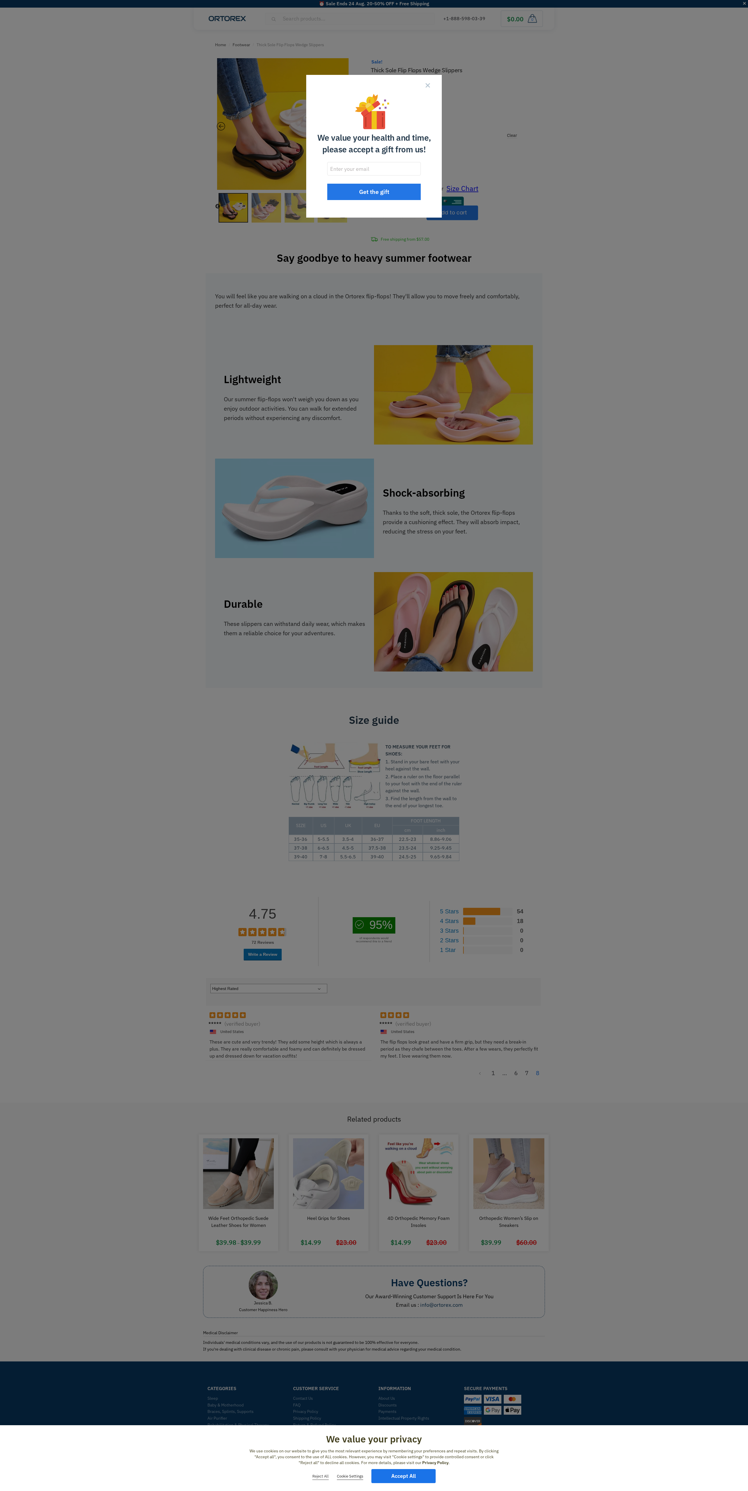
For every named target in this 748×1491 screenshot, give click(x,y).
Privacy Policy (435, 1462)
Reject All (320, 1476)
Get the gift (374, 192)
